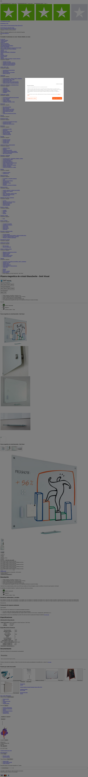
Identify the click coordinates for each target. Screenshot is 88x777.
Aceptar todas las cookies (57, 98)
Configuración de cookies (31, 98)
